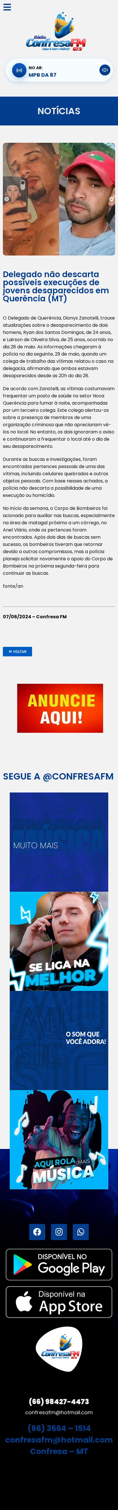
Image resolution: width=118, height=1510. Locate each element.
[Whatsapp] (81, 1232)
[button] (17, 651)
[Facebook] (37, 1232)
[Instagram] (59, 1232)
